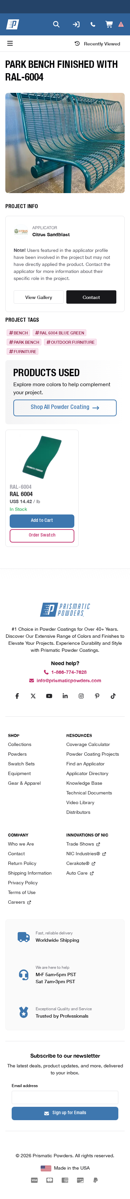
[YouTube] (49, 696)
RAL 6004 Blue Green (62, 332)
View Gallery (38, 297)
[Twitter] (33, 696)
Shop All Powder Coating (60, 408)
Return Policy (22, 863)
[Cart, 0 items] (114, 24)
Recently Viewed (102, 43)
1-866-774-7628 (69, 672)
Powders (17, 754)
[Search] (56, 24)
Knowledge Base (84, 783)
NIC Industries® (83, 854)
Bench (21, 332)
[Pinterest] (97, 696)
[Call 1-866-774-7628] (93, 24)
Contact (91, 297)
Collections (19, 744)
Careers (16, 902)
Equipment (19, 773)
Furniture (25, 351)
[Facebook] (17, 696)
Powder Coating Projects (92, 754)
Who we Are (21, 844)
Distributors (78, 812)
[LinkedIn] (65, 696)
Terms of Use (22, 892)
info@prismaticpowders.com (69, 680)
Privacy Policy (23, 883)
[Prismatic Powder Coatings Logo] (13, 24)
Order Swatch (42, 535)
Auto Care (77, 873)
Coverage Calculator (88, 744)
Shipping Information (30, 873)
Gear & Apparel (24, 783)
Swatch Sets (21, 764)
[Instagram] (81, 696)
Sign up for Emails (69, 1113)
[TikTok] (113, 696)
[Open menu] (10, 43)
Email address (25, 1085)
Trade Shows (80, 844)
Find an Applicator (85, 764)
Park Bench (26, 342)
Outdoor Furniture (73, 342)
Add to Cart (42, 520)
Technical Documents (89, 793)
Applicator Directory (87, 773)
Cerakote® (77, 863)
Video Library (80, 802)
